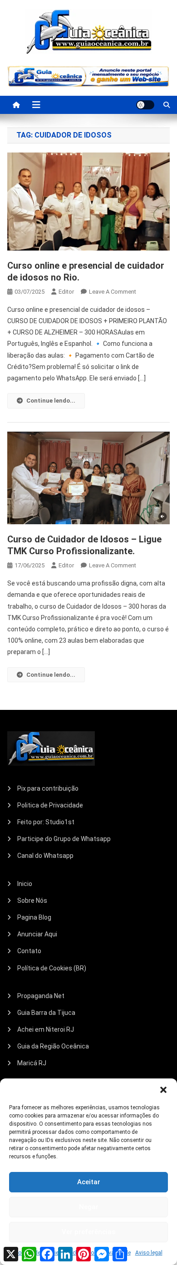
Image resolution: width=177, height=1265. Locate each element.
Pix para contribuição (48, 788)
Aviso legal (148, 1253)
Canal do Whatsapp (45, 855)
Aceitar (88, 1182)
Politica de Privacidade (50, 805)
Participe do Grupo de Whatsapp (64, 838)
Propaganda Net (40, 995)
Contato (29, 951)
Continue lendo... (50, 400)
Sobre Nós (32, 900)
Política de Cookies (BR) (51, 968)
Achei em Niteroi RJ (45, 1029)
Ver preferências (88, 1232)
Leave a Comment (112, 291)
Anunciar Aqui (37, 934)
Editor (66, 291)
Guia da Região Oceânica (53, 1046)
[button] (163, 1089)
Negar (88, 1207)
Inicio (24, 883)
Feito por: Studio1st (45, 822)
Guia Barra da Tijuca (46, 1012)
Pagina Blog (34, 917)
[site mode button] (145, 104)
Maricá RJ (31, 1063)
